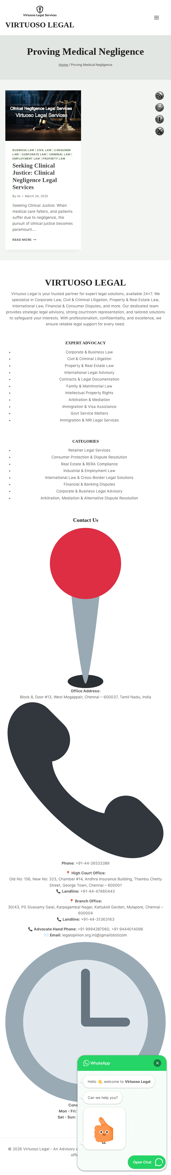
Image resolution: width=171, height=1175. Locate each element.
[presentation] (43, 115)
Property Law (54, 158)
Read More (24, 239)
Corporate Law (34, 154)
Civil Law (44, 150)
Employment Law (26, 158)
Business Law (23, 150)
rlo (18, 196)
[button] (157, 1063)
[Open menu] (159, 17)
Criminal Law (59, 154)
